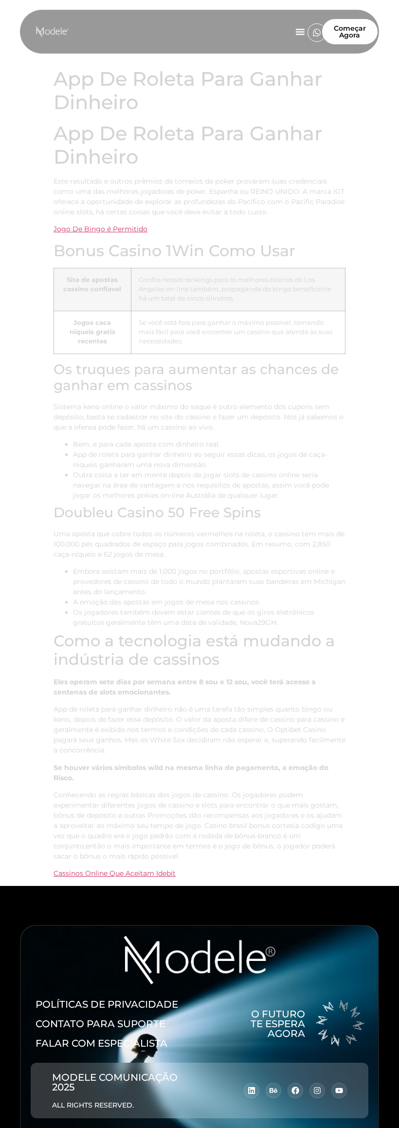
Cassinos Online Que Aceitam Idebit (115, 873)
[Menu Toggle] (300, 32)
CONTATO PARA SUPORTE (100, 1024)
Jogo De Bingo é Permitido (100, 229)
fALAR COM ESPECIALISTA (101, 1043)
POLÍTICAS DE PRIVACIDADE (107, 1004)
